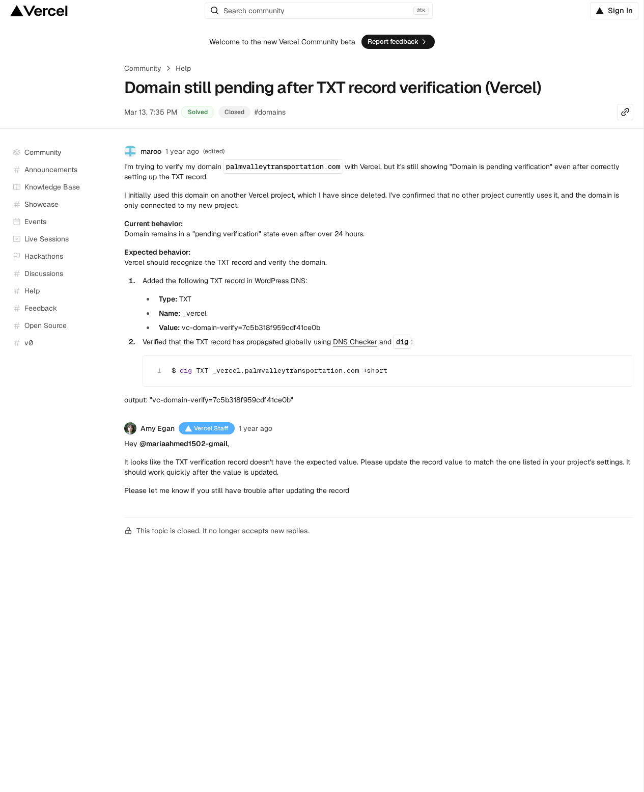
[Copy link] (625, 112)
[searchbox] (319, 11)
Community (142, 68)
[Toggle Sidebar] (107, 239)
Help (183, 68)
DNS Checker (355, 341)
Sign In (620, 10)
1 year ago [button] (182, 151)
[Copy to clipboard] (616, 369)
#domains (270, 112)
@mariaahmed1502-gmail (183, 443)
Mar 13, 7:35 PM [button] (150, 112)
